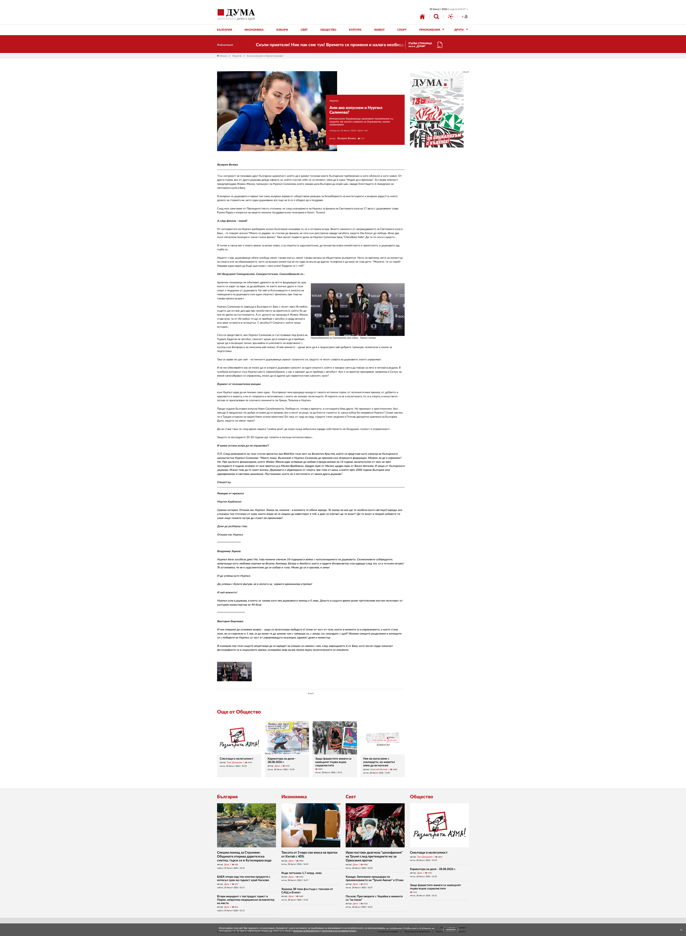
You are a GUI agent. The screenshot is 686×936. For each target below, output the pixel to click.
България (227, 797)
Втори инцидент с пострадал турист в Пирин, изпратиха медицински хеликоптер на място (245, 900)
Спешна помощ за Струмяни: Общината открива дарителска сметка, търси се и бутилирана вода (244, 856)
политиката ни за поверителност (339, 931)
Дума (277, 766)
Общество (237, 56)
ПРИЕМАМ (450, 930)
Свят (351, 797)
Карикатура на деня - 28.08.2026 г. (433, 869)
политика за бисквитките (306, 931)
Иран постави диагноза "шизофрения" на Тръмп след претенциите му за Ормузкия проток (374, 856)
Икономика (294, 797)
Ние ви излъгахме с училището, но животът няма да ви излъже (379, 762)
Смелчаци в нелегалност (236, 758)
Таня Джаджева (234, 762)
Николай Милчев (378, 769)
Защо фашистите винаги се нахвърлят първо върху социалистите (333, 762)
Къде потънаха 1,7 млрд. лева (301, 873)
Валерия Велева (346, 138)
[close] (681, 930)
